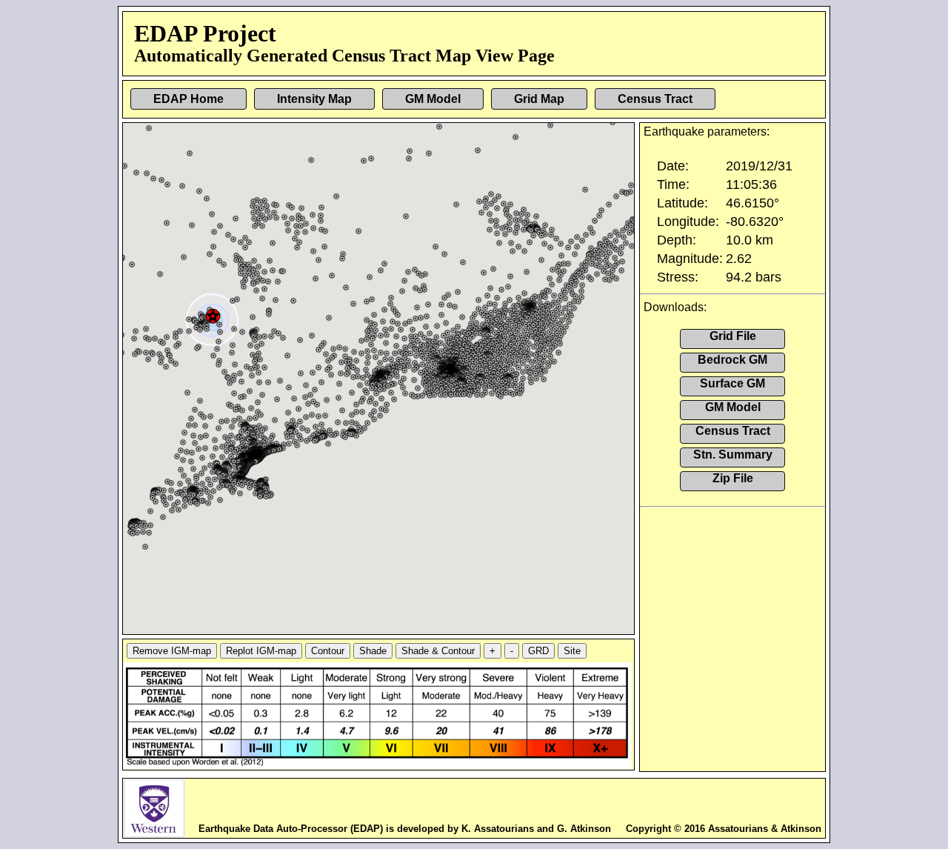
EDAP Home (188, 99)
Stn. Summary (732, 454)
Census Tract (655, 99)
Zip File (732, 478)
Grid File (733, 336)
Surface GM (732, 383)
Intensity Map (314, 99)
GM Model (433, 99)
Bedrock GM (732, 359)
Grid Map (539, 99)
